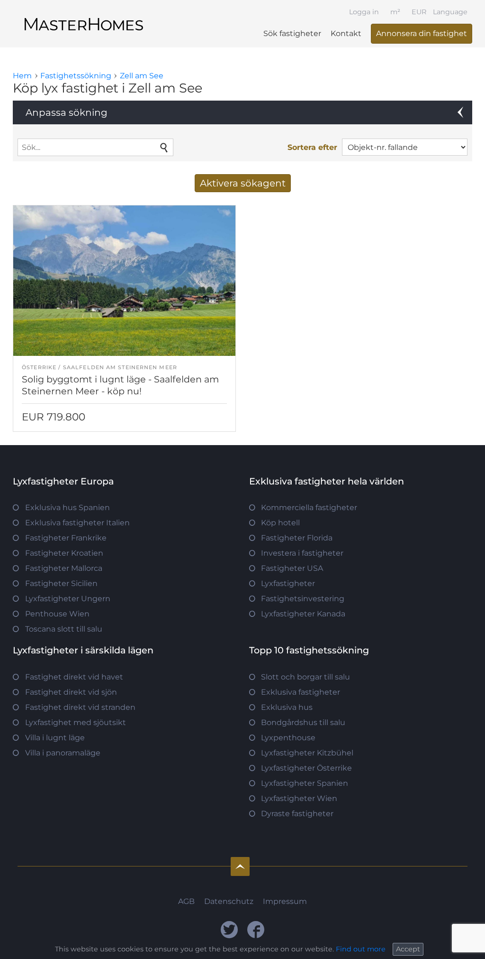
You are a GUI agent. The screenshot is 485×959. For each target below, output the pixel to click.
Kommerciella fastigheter (309, 507)
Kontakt (346, 33)
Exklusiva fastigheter (300, 692)
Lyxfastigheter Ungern (67, 598)
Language (450, 12)
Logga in (364, 12)
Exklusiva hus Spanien (67, 507)
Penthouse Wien (57, 613)
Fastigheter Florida (296, 537)
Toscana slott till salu (63, 628)
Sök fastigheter (292, 33)
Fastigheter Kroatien (64, 553)
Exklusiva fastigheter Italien (77, 522)
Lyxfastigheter (288, 583)
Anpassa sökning (67, 112)
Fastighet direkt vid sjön (71, 692)
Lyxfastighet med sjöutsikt (75, 722)
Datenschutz (228, 901)
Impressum (285, 901)
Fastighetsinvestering (302, 598)
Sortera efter (312, 147)
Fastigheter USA (292, 568)
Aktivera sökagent (243, 183)
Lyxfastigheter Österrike (306, 768)
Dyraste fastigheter (297, 813)
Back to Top (240, 866)
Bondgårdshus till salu (303, 722)
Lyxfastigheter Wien (299, 798)
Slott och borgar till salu (305, 676)
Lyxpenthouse (288, 737)
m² (395, 12)
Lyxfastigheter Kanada (303, 613)
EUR (419, 12)
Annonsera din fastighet (421, 33)
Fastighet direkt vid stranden (80, 707)
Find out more (361, 949)
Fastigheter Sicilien (61, 583)
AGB (186, 901)
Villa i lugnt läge (55, 737)
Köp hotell (280, 522)
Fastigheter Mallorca (63, 568)
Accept (408, 949)
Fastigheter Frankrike (66, 537)
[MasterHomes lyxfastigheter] (84, 16)
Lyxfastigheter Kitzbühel (307, 752)
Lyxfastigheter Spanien (304, 783)
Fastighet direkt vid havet (74, 676)
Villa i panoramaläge (62, 752)
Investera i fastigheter (302, 553)
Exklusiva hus (287, 707)
